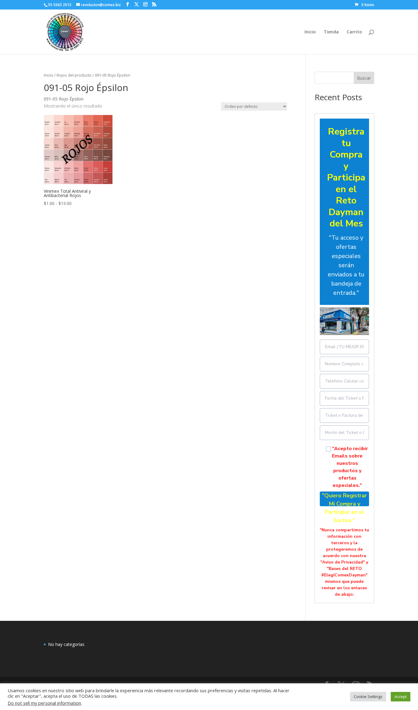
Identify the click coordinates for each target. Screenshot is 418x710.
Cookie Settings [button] (368, 696)
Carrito (354, 32)
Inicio (310, 32)
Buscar (364, 78)
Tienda (331, 32)
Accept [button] (400, 696)
